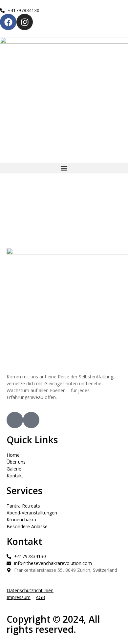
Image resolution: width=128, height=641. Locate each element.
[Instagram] (24, 22)
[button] (64, 168)
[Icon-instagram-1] (31, 420)
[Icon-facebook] (15, 420)
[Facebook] (8, 22)
